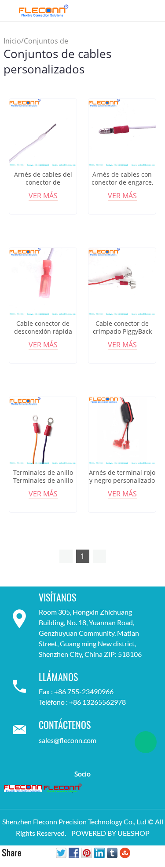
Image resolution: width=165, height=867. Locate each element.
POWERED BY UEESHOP (110, 833)
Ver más (43, 195)
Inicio (12, 41)
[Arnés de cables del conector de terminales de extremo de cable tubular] (43, 132)
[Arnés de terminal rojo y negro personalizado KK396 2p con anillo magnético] (122, 430)
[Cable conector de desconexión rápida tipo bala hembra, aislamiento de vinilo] (43, 281)
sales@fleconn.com (67, 740)
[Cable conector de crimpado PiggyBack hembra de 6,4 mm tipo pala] (122, 281)
